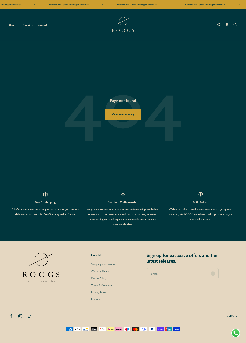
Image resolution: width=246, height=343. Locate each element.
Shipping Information (103, 264)
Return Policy (98, 278)
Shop (12, 24)
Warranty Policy (100, 271)
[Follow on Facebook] (11, 316)
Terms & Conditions (102, 285)
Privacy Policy (98, 292)
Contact (42, 24)
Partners (95, 299)
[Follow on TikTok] (29, 316)
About (26, 24)
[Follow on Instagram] (20, 316)
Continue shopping (123, 114)
